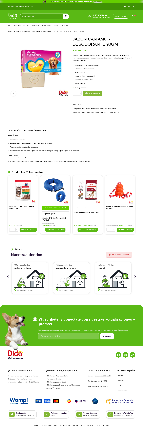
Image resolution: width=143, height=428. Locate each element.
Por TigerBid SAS (102, 425)
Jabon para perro (101, 112)
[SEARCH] (66, 16)
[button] (28, 230)
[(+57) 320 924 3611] (89, 16)
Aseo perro (36, 31)
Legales (119, 386)
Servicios (120, 381)
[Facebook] (118, 355)
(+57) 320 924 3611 (101, 15)
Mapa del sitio (122, 391)
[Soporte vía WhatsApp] (110, 414)
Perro (111, 112)
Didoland (120, 376)
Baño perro (47, 31)
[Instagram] (125, 355)
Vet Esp (116, 112)
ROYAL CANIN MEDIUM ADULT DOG (86, 212)
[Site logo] (13, 16)
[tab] (14, 129)
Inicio (10, 31)
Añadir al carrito (92, 93)
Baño (83, 112)
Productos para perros (22, 31)
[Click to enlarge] (13, 93)
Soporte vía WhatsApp (123, 413)
